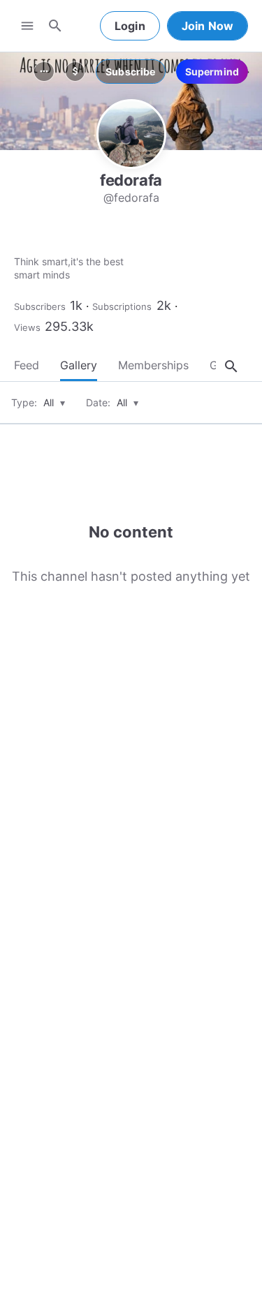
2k (164, 305)
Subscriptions (122, 306)
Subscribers (40, 306)
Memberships (153, 365)
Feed (26, 365)
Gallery (78, 365)
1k (76, 305)
